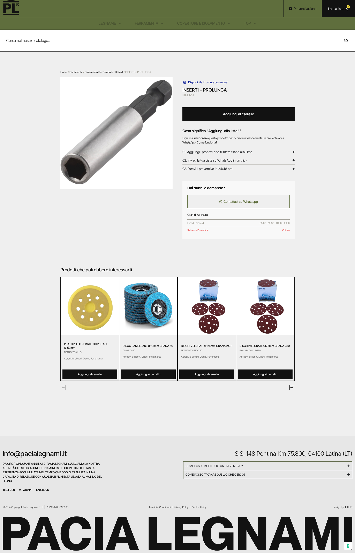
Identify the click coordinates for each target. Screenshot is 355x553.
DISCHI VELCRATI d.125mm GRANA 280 (265, 346)
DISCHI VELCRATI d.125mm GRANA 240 (206, 346)
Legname (107, 23)
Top (247, 23)
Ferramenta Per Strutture (99, 72)
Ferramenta (146, 23)
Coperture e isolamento (201, 23)
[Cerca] (348, 40)
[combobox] (171, 40)
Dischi (86, 358)
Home (63, 72)
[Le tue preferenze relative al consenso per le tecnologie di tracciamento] (348, 546)
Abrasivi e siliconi (73, 358)
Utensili (119, 72)
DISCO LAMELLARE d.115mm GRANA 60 (148, 346)
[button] (63, 387)
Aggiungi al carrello (238, 114)
